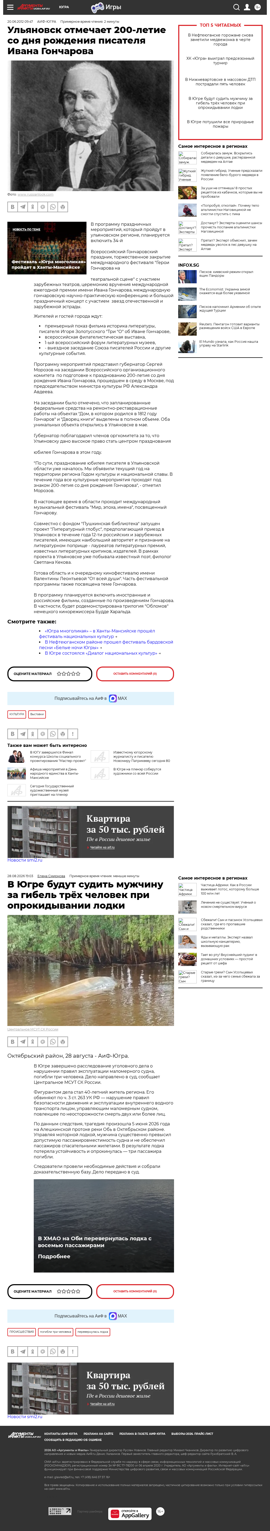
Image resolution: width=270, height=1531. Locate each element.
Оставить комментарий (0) (135, 674)
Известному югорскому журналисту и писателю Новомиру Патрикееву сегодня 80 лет (130, 758)
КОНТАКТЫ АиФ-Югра (61, 1434)
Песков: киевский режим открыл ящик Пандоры (226, 273)
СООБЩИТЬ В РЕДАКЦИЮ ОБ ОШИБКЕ (73, 1440)
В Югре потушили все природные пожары (220, 124)
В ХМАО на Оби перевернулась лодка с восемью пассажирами (95, 1241)
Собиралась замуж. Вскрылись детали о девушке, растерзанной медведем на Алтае (228, 157)
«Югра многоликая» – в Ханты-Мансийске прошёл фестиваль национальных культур (97, 633)
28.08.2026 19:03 (20, 876)
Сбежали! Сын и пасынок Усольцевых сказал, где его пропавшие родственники (232, 924)
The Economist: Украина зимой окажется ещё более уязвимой (224, 291)
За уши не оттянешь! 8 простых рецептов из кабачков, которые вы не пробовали (231, 192)
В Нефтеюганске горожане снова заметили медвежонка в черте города (220, 40)
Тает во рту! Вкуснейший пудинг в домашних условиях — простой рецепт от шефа (229, 959)
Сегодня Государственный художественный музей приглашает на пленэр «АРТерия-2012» (40, 792)
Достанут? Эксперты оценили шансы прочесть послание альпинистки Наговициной (231, 227)
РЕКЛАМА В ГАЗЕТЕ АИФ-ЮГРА (142, 1434)
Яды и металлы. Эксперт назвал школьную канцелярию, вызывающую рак (227, 941)
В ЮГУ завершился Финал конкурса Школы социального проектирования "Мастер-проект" (58, 756)
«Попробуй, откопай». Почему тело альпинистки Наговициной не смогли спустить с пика (230, 209)
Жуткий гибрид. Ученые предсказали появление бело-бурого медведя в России (231, 175)
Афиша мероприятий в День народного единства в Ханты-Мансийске (54, 773)
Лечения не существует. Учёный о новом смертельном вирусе (228, 904)
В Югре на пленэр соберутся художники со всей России (137, 771)
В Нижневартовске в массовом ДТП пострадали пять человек (220, 81)
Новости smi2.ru (24, 860)
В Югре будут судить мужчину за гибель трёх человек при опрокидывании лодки (221, 103)
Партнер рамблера (89, 1511)
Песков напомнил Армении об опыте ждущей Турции (230, 308)
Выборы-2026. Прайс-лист (192, 1434)
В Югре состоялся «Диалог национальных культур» (101, 653)
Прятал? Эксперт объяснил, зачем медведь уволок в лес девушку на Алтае (229, 244)
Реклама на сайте (98, 1434)
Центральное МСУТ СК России (32, 1029)
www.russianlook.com (36, 194)
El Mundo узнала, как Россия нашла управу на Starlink (228, 343)
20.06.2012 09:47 (20, 22)
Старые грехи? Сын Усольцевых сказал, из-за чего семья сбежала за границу (230, 976)
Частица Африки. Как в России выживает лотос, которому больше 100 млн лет (230, 889)
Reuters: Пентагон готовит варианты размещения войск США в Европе (229, 326)
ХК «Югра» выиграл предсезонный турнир (220, 60)
